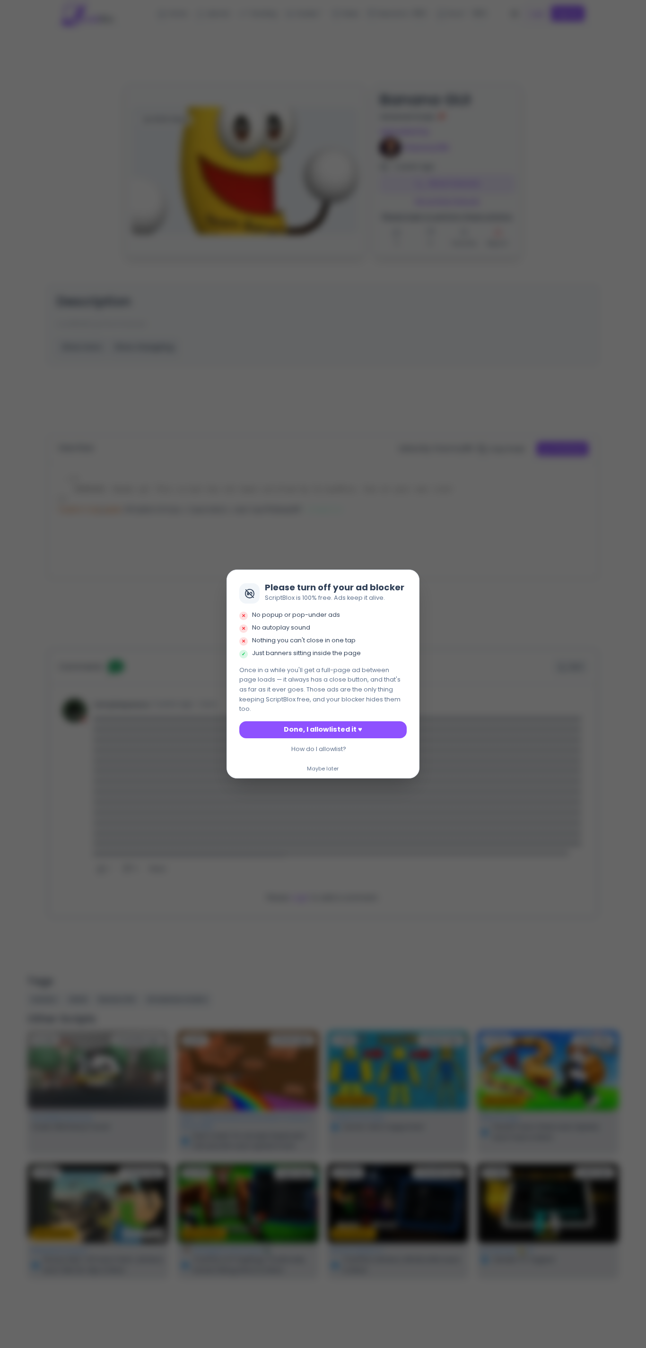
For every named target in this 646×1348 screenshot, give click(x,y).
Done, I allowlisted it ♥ (323, 729)
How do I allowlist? (318, 749)
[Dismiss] (409, 580)
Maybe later (323, 769)
